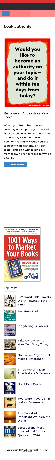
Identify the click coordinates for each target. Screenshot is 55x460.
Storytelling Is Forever (33, 326)
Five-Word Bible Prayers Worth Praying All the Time (34, 300)
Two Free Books (29, 311)
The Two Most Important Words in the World (34, 417)
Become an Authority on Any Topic (26, 115)
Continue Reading (15, 165)
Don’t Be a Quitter (30, 384)
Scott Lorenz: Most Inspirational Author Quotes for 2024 (31, 431)
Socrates (27, 452)
